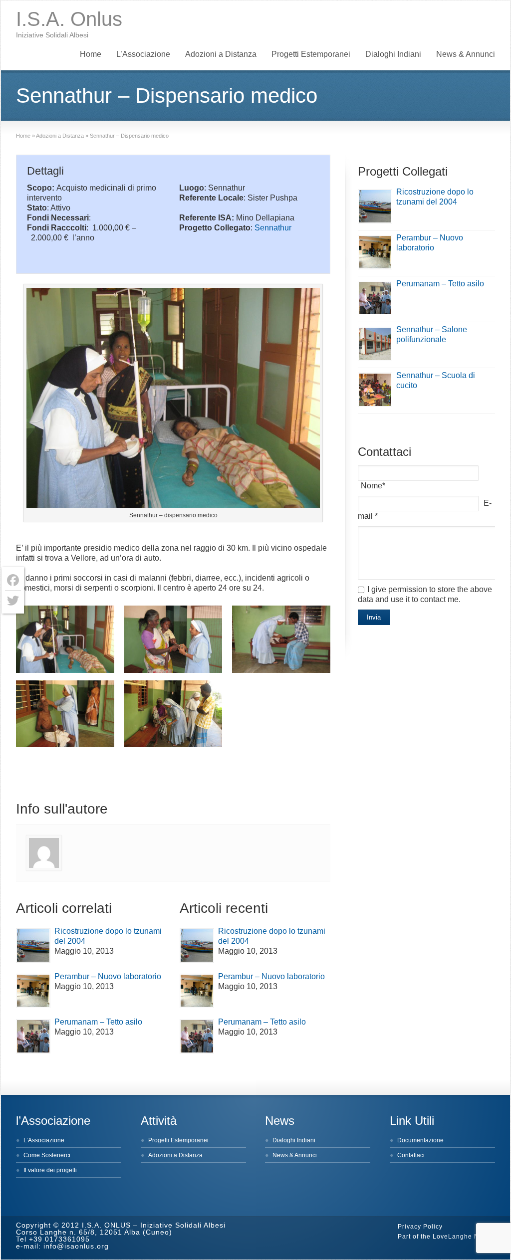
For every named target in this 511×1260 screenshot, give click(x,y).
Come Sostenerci (46, 1155)
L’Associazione (143, 54)
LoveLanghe (452, 1236)
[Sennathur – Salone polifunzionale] (375, 344)
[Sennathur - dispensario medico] (173, 399)
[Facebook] (13, 580)
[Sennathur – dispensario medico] (65, 639)
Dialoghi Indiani (393, 54)
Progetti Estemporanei (310, 54)
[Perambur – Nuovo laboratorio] (33, 991)
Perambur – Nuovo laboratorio (107, 976)
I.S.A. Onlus (69, 19)
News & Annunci (465, 54)
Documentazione (420, 1140)
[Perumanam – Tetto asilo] (33, 1036)
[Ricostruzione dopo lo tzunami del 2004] (33, 945)
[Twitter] (13, 601)
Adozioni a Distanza (220, 54)
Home (90, 54)
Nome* (373, 485)
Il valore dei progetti (50, 1170)
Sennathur (273, 227)
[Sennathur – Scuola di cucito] (375, 390)
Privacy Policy (420, 1226)
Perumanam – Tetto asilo (98, 1022)
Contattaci (411, 1155)
